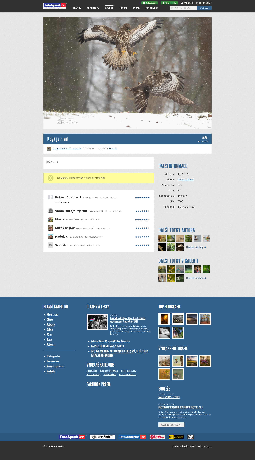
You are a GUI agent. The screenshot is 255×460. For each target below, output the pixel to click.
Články (77, 7)
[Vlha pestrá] (171, 269)
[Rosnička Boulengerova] (162, 247)
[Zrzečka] (162, 238)
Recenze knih (110, 374)
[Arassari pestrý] (188, 238)
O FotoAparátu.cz (127, 374)
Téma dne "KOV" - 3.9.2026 (169, 397)
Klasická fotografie (109, 370)
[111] (180, 269)
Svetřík (60, 245)
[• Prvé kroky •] (188, 269)
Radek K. (61, 236)
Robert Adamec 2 (68, 197)
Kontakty (51, 371)
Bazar (136, 7)
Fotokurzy (152, 7)
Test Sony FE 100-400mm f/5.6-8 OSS (107, 346)
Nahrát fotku (170, 3)
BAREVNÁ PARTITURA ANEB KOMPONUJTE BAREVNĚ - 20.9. (180, 407)
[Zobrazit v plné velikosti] (127, 73)
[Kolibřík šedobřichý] (171, 238)
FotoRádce (92, 370)
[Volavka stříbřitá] (180, 247)
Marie (59, 219)
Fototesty (93, 7)
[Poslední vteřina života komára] (180, 238)
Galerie (109, 7)
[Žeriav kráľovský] (197, 269)
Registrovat (205, 3)
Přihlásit (188, 3)
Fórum (123, 7)
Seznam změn (53, 361)
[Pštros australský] (162, 278)
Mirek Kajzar (65, 228)
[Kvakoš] (180, 278)
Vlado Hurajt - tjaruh (71, 211)
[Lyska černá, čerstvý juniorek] (206, 238)
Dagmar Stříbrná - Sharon (67, 148)
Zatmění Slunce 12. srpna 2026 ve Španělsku (110, 341)
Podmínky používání (55, 366)
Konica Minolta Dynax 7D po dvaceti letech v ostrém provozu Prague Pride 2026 (127, 319)
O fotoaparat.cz (53, 356)
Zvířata (113, 148)
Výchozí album (186, 179)
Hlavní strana (52, 314)
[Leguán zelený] (171, 247)
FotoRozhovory (128, 370)
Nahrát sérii (151, 3)
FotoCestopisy (93, 374)
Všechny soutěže (170, 425)
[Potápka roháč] (197, 238)
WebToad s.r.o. (204, 446)
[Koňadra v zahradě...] (206, 269)
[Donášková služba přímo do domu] (162, 269)
